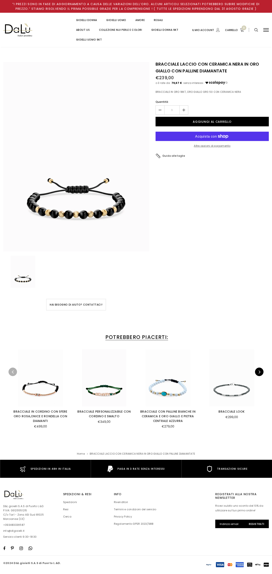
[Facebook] (4, 548)
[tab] (136, 337)
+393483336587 (14, 525)
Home (81, 454)
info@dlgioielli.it (13, 531)
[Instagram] (21, 548)
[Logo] (35, 30)
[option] (76, 156)
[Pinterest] (12, 548)
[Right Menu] (266, 30)
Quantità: (162, 102)
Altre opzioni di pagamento (212, 146)
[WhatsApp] (30, 548)
